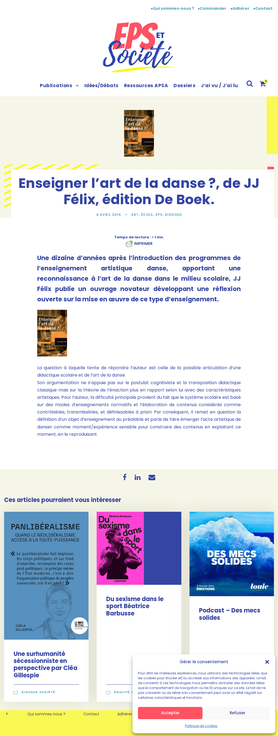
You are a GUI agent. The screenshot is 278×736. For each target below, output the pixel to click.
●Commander (212, 8)
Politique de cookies (201, 726)
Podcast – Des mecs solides (229, 614)
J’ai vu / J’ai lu (219, 85)
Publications (56, 85)
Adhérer (124, 714)
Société (47, 692)
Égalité (121, 692)
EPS (159, 214)
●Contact (263, 8)
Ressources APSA (146, 85)
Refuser (237, 713)
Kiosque (173, 214)
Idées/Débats (101, 85)
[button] (267, 662)
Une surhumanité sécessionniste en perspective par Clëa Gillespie (45, 665)
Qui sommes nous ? (46, 714)
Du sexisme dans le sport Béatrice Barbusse (134, 606)
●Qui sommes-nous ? (173, 8)
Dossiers (184, 85)
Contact (91, 714)
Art (135, 214)
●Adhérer (240, 8)
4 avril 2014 (108, 214)
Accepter (170, 713)
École (147, 214)
